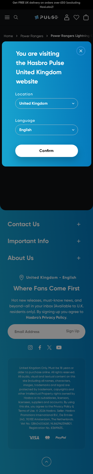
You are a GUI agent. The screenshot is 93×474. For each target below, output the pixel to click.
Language (25, 120)
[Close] (81, 51)
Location (24, 94)
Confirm (46, 150)
